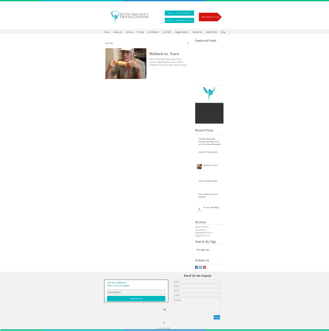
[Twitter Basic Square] (200, 267)
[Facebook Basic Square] (196, 267)
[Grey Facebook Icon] (164, 322)
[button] (188, 43)
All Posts (109, 43)
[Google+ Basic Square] (204, 267)
